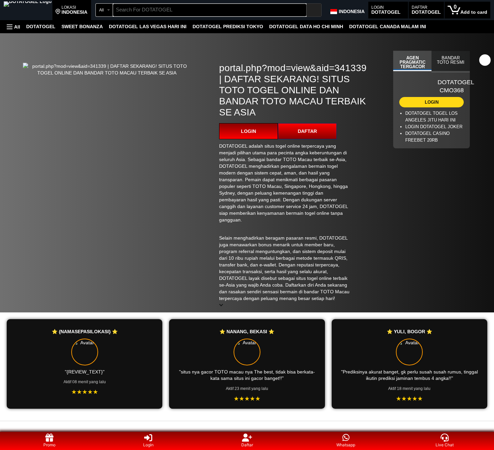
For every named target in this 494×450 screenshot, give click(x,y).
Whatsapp (345, 444)
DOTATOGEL (40, 26)
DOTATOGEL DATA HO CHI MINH (306, 26)
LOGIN (248, 131)
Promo (49, 444)
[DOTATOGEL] (28, 10)
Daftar (247, 444)
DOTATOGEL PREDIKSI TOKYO (228, 26)
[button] (71, 10)
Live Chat (445, 444)
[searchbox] (209, 10)
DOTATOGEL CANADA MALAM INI (387, 26)
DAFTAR (307, 131)
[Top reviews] (247, 427)
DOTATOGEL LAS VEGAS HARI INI (148, 26)
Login (148, 444)
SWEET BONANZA (82, 26)
